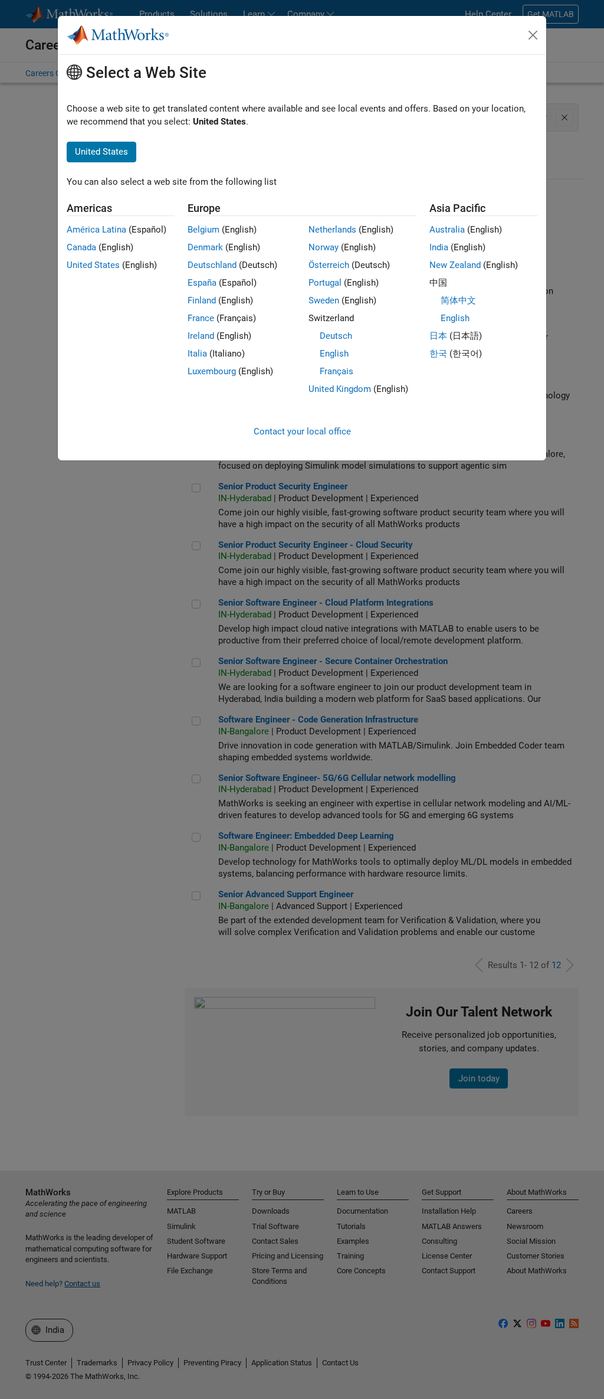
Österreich (328, 265)
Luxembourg (212, 371)
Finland (202, 300)
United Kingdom (339, 389)
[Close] (533, 35)
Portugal (325, 282)
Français (336, 371)
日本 (438, 336)
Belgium (203, 229)
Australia (447, 229)
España (202, 282)
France (201, 318)
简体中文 (458, 300)
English (334, 353)
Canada (81, 247)
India (438, 247)
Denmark (205, 247)
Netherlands (332, 229)
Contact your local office (302, 431)
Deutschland (212, 265)
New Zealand (455, 265)
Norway (323, 247)
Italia (197, 353)
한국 (438, 353)
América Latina (96, 229)
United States (93, 265)
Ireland (201, 336)
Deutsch (336, 336)
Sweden (323, 300)
